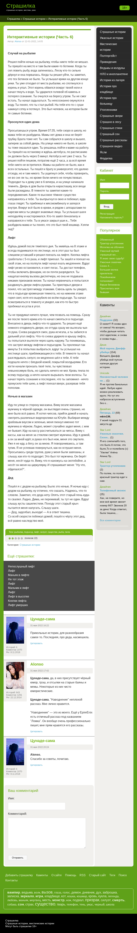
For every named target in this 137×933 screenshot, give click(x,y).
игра (39, 896)
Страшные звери (111, 115)
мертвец (35, 900)
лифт (36, 532)
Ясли (103, 152)
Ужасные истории (111, 37)
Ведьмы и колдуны (112, 68)
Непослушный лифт (21, 566)
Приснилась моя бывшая (109, 290)
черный (100, 904)
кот (63, 896)
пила (67, 532)
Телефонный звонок (113, 490)
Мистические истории (108, 47)
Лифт (11, 570)
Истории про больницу (108, 100)
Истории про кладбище (108, 89)
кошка (71, 896)
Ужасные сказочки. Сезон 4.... (111, 264)
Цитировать (36, 643)
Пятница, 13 (107, 412)
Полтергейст (108, 55)
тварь (61, 904)
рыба (61, 532)
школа (110, 904)
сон (21, 904)
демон (76, 892)
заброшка (110, 892)
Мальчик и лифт (18, 587)
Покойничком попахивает (107, 279)
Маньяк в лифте (18, 575)
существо (52, 532)
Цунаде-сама (42, 619)
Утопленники (108, 109)
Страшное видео (111, 146)
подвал (78, 900)
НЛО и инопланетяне (114, 74)
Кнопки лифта (17, 600)
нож (68, 900)
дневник (88, 892)
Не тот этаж (16, 579)
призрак (92, 900)
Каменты (42, 875)
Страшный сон (110, 134)
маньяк (23, 900)
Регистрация (107, 213)
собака (11, 904)
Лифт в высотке (18, 596)
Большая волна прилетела (109, 271)
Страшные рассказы (113, 140)
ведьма (27, 892)
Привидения (108, 61)
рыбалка (18, 532)
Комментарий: (17, 813)
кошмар (82, 896)
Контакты (11, 880)
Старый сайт (97, 875)
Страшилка (20, 6)
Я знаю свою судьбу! (112, 258)
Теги (112, 875)
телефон (72, 904)
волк (37, 892)
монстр (58, 900)
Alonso (18, 41)
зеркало (27, 896)
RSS (83, 875)
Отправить (17, 857)
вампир (13, 892)
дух (98, 892)
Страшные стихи (111, 128)
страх (29, 904)
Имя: (11, 798)
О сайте (56, 875)
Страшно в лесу (110, 121)
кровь (92, 896)
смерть (118, 900)
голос (66, 892)
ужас (90, 904)
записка (13, 896)
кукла (102, 896)
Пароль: (104, 191)
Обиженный (107, 239)
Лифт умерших (18, 605)
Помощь (70, 875)
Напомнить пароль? (111, 217)
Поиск (123, 875)
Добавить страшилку (19, 875)
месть (46, 900)
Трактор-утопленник (111, 243)
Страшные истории (34, 18)
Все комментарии (110, 520)
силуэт (43, 532)
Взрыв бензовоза (110, 284)
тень (82, 904)
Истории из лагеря (112, 80)
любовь (12, 900)
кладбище (52, 896)
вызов (47, 892)
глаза (57, 892)
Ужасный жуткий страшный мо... (109, 252)
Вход (106, 206)
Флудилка (106, 158)
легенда (113, 896)
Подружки (106, 320)
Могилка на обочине (112, 247)
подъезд (28, 532)
